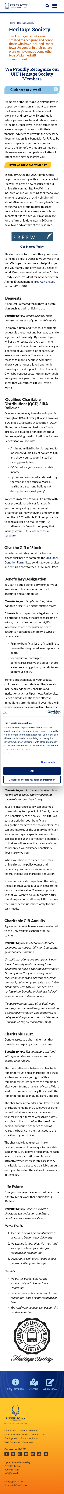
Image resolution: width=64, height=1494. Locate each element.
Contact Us (10, 1430)
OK (32, 771)
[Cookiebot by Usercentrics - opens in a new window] (48, 712)
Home (12, 22)
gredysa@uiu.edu (44, 281)
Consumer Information (16, 1434)
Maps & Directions (29, 1430)
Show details (48, 762)
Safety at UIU (38, 1434)
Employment (11, 1438)
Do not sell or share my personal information (32, 779)
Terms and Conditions (15, 1485)
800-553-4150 (11, 1469)
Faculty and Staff (29, 1438)
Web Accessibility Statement (19, 1442)
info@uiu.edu (11, 1473)
